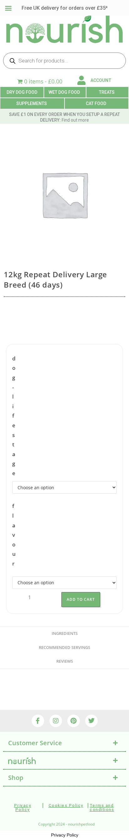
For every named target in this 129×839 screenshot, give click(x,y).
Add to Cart (81, 599)
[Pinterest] (73, 721)
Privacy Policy (64, 834)
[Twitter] (91, 721)
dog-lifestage (14, 416)
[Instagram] (55, 721)
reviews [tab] (64, 661)
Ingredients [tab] (65, 633)
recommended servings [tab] (64, 647)
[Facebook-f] (38, 721)
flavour (14, 534)
